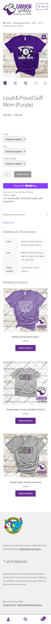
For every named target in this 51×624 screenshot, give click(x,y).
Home (8, 23)
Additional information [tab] (14, 214)
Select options (25, 347)
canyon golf (26, 198)
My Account (8, 619)
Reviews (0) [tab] (8, 222)
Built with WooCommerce (30, 605)
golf (40, 198)
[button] (44, 37)
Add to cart (22, 174)
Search (25, 619)
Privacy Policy (9, 605)
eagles (35, 198)
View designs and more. (30, 549)
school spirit (8, 201)
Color (5, 134)
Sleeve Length (9, 158)
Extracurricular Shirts (21, 23)
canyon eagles (14, 198)
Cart (39, 617)
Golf (33, 23)
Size (5, 146)
